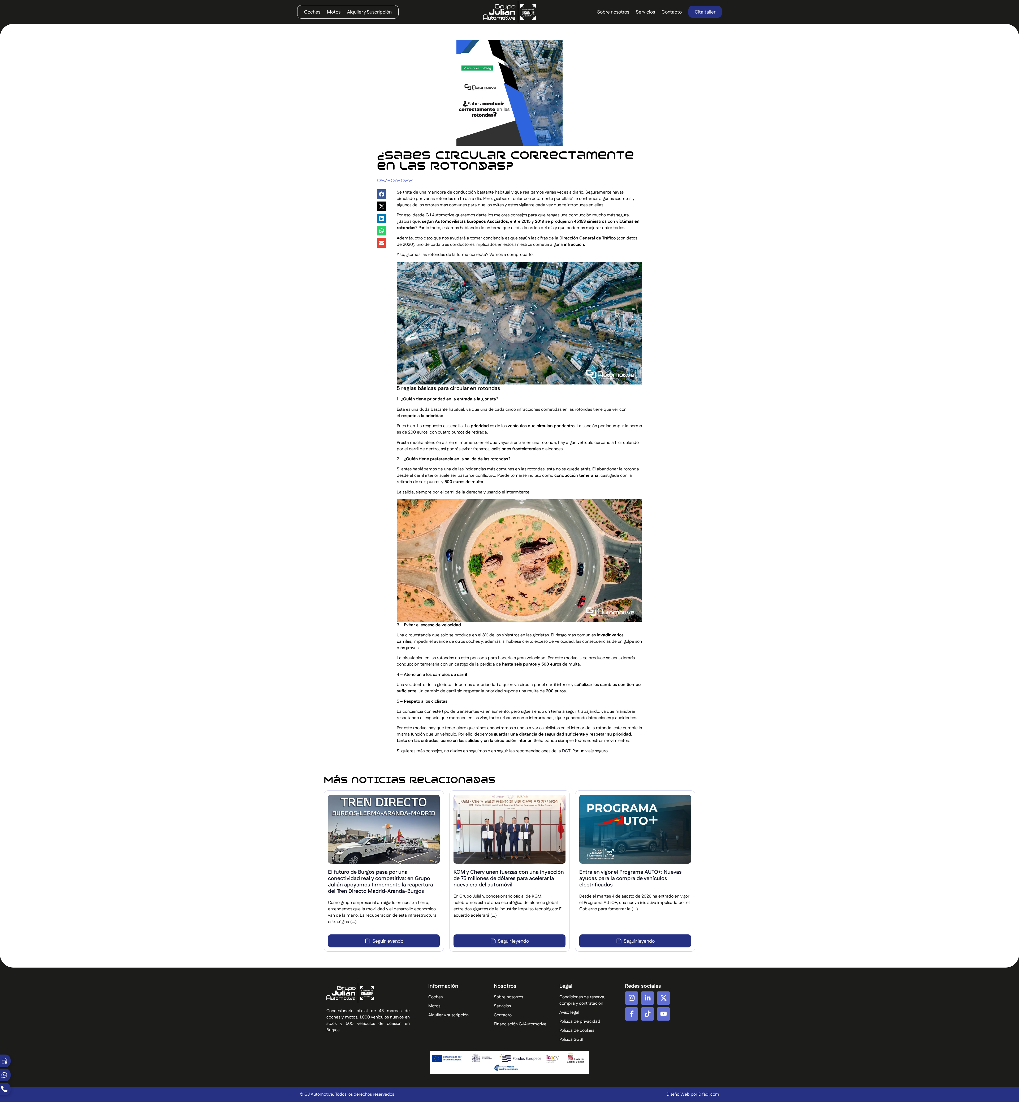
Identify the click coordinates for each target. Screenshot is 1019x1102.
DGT (566, 751)
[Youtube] (663, 1014)
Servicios (645, 12)
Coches (312, 12)
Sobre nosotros (613, 12)
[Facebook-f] (631, 1014)
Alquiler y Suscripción (369, 12)
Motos (333, 12)
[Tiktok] (647, 1014)
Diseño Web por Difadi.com (693, 1094)
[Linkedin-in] (647, 998)
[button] (381, 194)
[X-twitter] (663, 998)
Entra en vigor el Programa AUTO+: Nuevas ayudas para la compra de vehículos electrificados (630, 878)
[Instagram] (631, 998)
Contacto (672, 12)
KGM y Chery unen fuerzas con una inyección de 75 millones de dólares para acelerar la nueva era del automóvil (509, 878)
